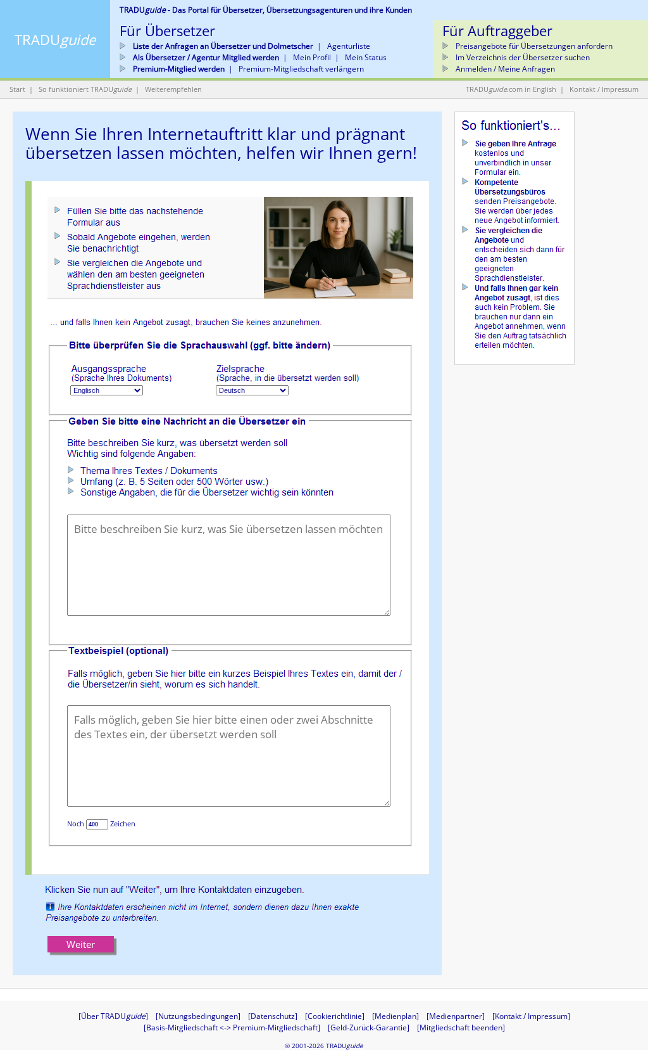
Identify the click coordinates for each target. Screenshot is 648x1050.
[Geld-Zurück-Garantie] (368, 1027)
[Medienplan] (395, 1016)
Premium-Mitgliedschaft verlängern (301, 68)
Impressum (620, 89)
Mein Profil (312, 57)
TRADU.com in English (511, 89)
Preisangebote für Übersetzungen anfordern (533, 46)
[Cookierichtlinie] (334, 1016)
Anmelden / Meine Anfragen (504, 68)
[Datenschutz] (272, 1016)
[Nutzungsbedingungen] (198, 1016)
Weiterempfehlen (173, 89)
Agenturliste (348, 46)
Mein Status (366, 57)
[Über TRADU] (113, 1016)
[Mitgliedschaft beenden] (461, 1027)
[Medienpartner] (456, 1016)
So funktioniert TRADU (85, 89)
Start (17, 89)
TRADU (55, 39)
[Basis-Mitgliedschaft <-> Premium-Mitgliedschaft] (232, 1027)
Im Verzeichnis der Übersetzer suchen (522, 57)
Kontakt (582, 89)
